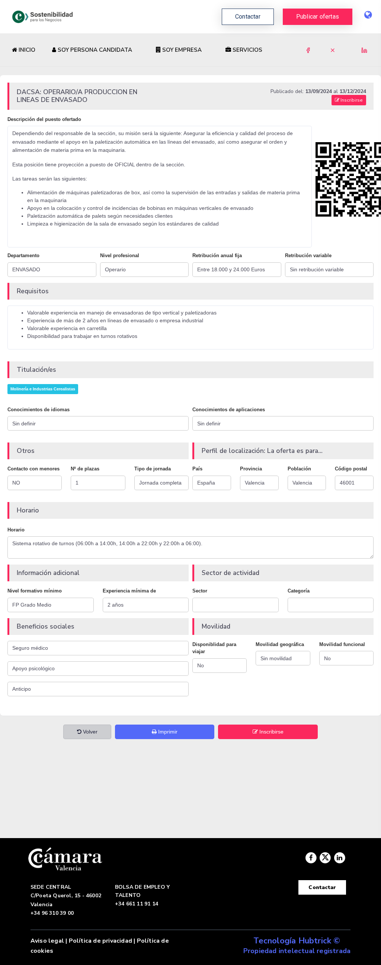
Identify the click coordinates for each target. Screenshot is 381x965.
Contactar (322, 887)
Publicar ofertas (317, 16)
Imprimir (167, 732)
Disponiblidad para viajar (214, 648)
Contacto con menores (33, 469)
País (197, 469)
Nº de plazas (85, 469)
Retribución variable (308, 255)
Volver (89, 732)
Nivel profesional (119, 255)
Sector (199, 591)
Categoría (299, 591)
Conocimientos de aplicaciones (228, 409)
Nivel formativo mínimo (34, 591)
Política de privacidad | (102, 941)
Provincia (251, 469)
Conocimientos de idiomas (38, 409)
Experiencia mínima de (129, 591)
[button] (317, 17)
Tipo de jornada (152, 469)
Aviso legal (47, 941)
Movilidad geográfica (280, 644)
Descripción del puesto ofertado (44, 119)
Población (299, 469)
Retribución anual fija (217, 255)
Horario (16, 530)
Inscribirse (351, 100)
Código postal (351, 469)
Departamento (23, 255)
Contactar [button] (247, 16)
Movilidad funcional (342, 644)
